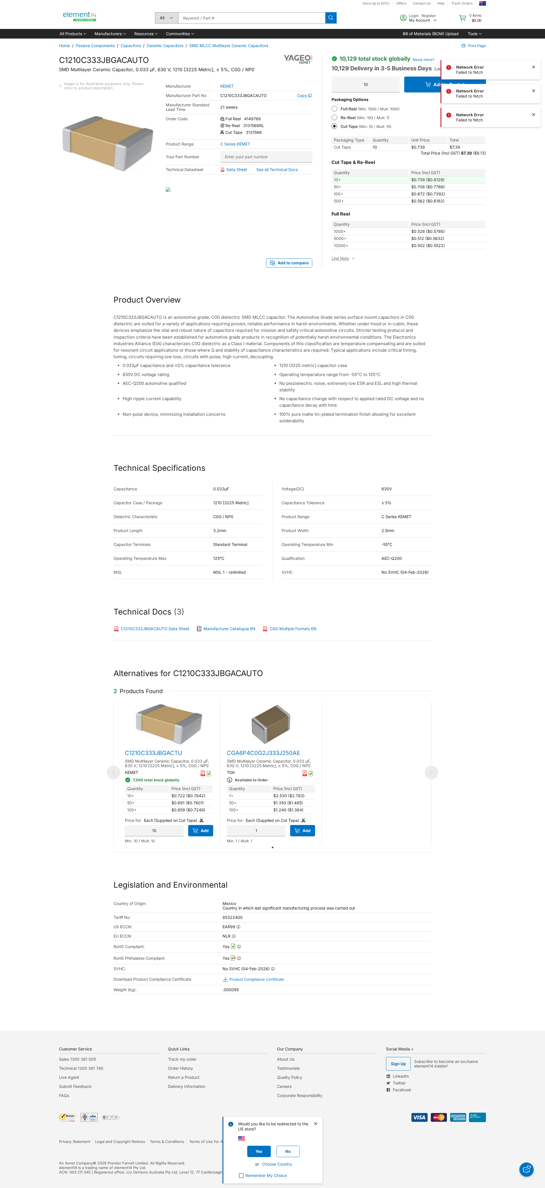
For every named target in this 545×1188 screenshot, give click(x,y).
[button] (72, 34)
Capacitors (131, 45)
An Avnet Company (76, 1163)
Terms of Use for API (207, 1141)
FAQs (64, 1095)
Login (414, 15)
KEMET (227, 86)
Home (64, 45)
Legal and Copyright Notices (120, 1141)
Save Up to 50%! (375, 3)
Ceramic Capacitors (165, 45)
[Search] (331, 18)
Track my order (182, 1059)
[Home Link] (80, 18)
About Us (285, 1059)
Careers (284, 1086)
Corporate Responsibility (299, 1095)
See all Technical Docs (277, 169)
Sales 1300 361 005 (77, 1059)
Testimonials (288, 1068)
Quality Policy (289, 1077)
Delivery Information (186, 1086)
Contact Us (422, 3)
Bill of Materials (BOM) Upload (431, 33)
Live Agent (69, 1077)
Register (429, 15)
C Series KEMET (235, 144)
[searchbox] (251, 18)
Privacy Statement (74, 1141)
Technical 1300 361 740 (81, 1068)
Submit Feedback (75, 1086)
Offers (401, 3)
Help (441, 3)
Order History (180, 1068)
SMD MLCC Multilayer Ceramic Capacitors (228, 45)
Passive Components (95, 45)
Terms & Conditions (167, 1141)
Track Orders (462, 3)
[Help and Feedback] (526, 1169)
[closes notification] (533, 19)
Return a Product (184, 1077)
